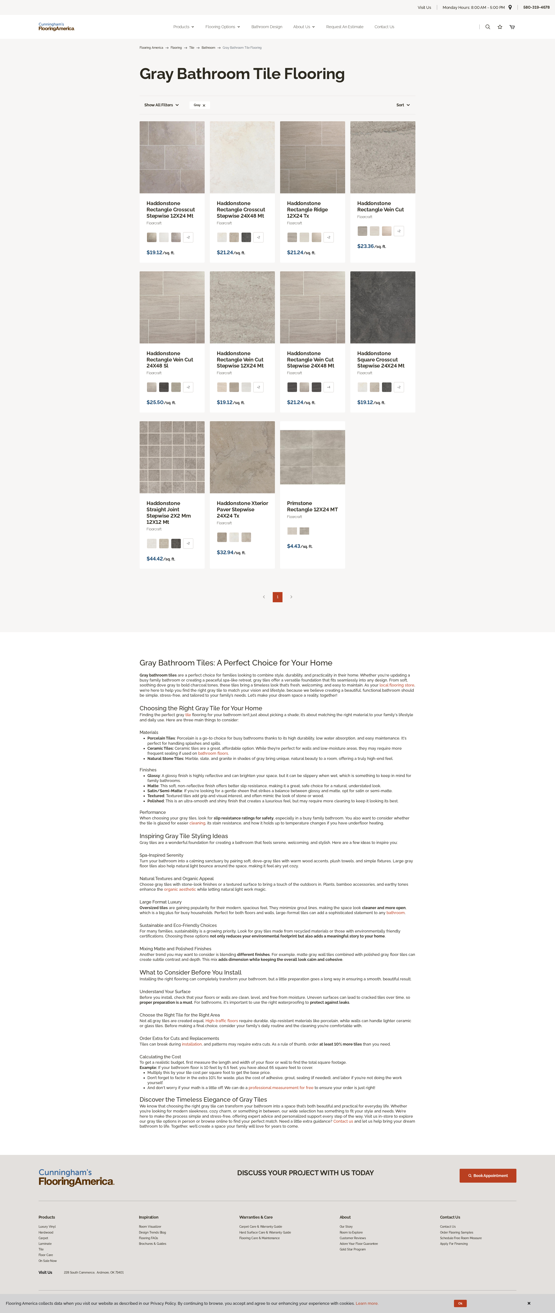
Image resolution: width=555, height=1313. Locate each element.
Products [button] (181, 26)
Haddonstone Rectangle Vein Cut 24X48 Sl (170, 359)
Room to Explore (351, 1232)
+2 (188, 237)
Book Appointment (490, 1175)
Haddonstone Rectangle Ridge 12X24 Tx (307, 209)
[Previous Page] (264, 597)
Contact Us (384, 26)
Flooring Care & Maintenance (259, 1238)
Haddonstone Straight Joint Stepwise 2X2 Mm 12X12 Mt (169, 512)
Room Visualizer (150, 1226)
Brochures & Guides (152, 1243)
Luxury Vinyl (47, 1226)
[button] (487, 27)
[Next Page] (291, 597)
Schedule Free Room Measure (461, 1238)
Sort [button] (400, 105)
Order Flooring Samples (456, 1232)
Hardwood (46, 1232)
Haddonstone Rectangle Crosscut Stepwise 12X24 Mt (171, 209)
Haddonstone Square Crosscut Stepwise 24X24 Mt (381, 359)
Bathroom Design (266, 26)
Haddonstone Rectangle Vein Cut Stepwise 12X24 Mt (240, 359)
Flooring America (151, 47)
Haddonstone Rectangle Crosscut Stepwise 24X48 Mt (241, 209)
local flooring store (397, 685)
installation (192, 1044)
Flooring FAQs (148, 1238)
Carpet (43, 1238)
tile (188, 714)
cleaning (197, 823)
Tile (191, 47)
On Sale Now (48, 1261)
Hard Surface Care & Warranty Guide (265, 1232)
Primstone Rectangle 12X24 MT (312, 506)
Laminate (45, 1243)
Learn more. (367, 1303)
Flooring (176, 47)
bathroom (396, 912)
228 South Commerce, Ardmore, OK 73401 (94, 1272)
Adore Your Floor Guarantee (359, 1243)
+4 (328, 387)
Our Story (346, 1226)
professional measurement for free (281, 1087)
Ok (460, 1303)
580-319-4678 (536, 7)
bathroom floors (213, 753)
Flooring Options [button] (220, 26)
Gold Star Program (353, 1249)
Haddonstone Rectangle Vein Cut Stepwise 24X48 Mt (310, 359)
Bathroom (208, 47)
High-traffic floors (222, 1020)
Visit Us (424, 7)
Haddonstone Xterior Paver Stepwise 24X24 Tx (242, 509)
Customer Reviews (353, 1238)
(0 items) (512, 26)
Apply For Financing (454, 1243)
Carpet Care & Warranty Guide (260, 1226)
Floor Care (46, 1255)
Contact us (343, 1121)
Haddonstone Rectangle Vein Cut (380, 206)
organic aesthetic (180, 889)
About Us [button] (301, 26)
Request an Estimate (345, 26)
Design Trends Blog (152, 1232)
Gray (197, 105)
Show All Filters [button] (158, 105)
